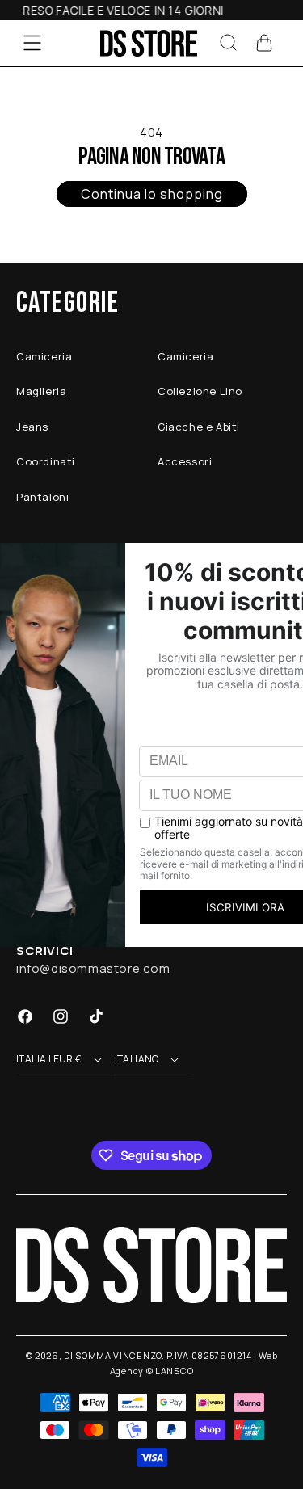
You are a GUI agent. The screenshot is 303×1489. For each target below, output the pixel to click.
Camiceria (44, 356)
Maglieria (41, 391)
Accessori (185, 461)
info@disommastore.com (93, 968)
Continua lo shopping (152, 194)
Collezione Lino (200, 391)
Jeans (32, 426)
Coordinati (45, 461)
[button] (32, 43)
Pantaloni (42, 497)
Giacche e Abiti (199, 426)
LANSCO (174, 1371)
